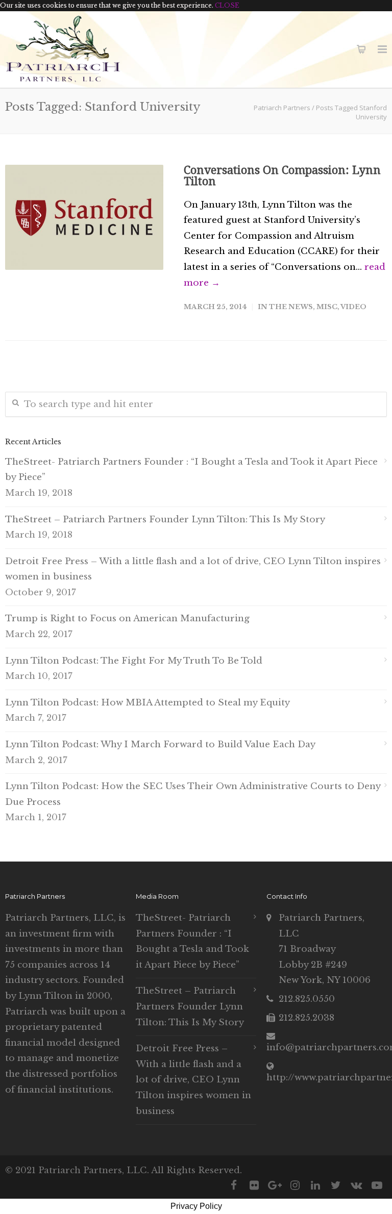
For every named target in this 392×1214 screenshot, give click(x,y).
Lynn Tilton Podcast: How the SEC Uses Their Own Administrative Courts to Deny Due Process (192, 794)
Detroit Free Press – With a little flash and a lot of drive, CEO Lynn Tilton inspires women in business (193, 569)
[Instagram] (295, 1185)
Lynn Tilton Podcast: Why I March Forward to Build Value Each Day (160, 744)
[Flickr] (254, 1185)
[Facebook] (234, 1185)
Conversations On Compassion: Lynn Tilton (282, 176)
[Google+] (274, 1185)
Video (353, 306)
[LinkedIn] (315, 1185)
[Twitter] (336, 1185)
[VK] (356, 1185)
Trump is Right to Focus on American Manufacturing (127, 618)
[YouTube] (376, 1185)
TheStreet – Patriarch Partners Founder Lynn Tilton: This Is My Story (165, 519)
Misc (326, 306)
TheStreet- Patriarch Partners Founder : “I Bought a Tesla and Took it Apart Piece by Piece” (191, 470)
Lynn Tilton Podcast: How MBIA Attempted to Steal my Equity (147, 702)
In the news (285, 306)
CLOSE (227, 5)
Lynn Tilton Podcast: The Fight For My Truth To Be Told (133, 660)
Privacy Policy (196, 1206)
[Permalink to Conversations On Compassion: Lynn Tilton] (84, 217)
